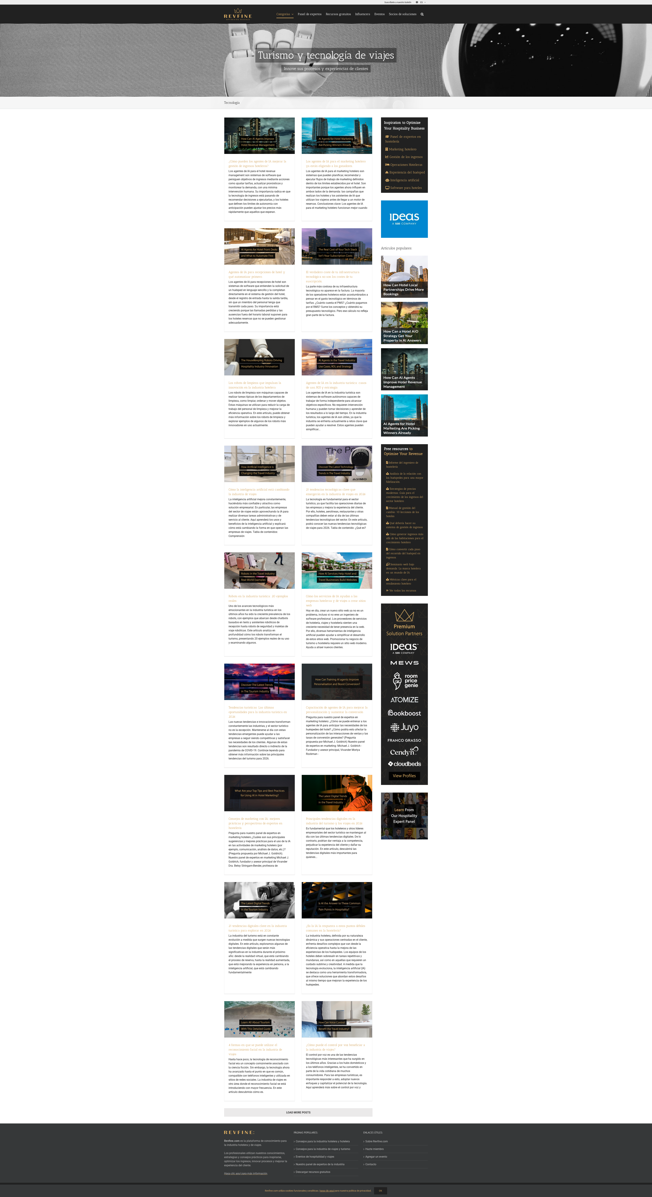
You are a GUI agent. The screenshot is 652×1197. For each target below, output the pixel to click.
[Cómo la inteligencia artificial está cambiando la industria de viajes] (259, 464)
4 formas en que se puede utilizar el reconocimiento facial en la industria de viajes (255, 1049)
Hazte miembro (374, 1149)
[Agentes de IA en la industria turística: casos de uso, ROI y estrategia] (337, 357)
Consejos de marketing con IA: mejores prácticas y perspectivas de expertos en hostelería (255, 823)
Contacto (370, 1164)
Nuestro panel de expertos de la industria (320, 1164)
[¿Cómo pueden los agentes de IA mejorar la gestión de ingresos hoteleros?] (259, 136)
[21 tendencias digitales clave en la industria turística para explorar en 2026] (259, 900)
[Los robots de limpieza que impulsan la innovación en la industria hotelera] (259, 357)
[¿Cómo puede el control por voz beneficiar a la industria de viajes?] (337, 1019)
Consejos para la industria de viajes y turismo (323, 1149)
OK (380, 1190)
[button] (422, 14)
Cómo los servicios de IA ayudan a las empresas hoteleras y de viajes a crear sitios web (336, 600)
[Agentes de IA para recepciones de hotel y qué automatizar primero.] (259, 246)
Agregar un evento (376, 1156)
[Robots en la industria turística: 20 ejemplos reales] (259, 570)
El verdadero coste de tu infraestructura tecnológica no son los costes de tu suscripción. (332, 276)
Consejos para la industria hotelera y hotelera (323, 1141)
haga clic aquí (327, 1190)
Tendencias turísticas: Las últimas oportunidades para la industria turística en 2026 (258, 712)
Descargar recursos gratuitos (313, 1172)
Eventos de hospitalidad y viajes (315, 1156)
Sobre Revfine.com (376, 1141)
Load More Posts (298, 1112)
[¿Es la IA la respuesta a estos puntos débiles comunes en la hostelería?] (337, 900)
